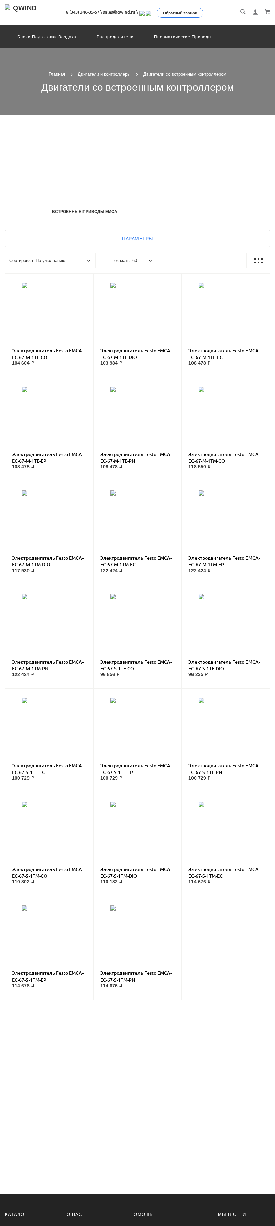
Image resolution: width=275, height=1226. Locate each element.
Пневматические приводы (183, 37)
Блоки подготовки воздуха (46, 37)
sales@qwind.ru (119, 12)
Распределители (115, 37)
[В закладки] (85, 279)
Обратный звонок (180, 13)
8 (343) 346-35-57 (82, 12)
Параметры (137, 238)
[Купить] (56, 305)
